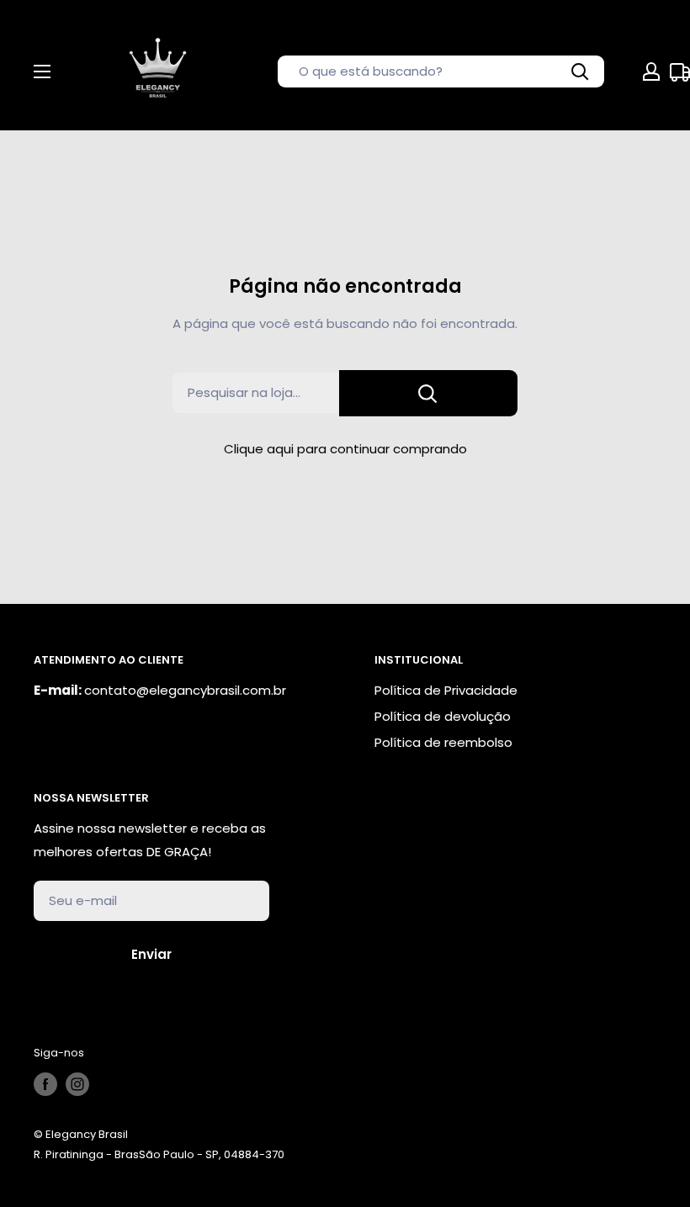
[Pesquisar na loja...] (428, 393)
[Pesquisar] (581, 71)
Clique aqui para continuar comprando (345, 449)
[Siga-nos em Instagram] (77, 1084)
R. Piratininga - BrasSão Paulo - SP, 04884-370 (159, 1154)
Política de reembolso (443, 742)
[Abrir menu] (42, 71)
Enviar (151, 954)
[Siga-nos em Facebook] (45, 1084)
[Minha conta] (651, 71)
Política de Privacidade (446, 690)
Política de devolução (442, 716)
